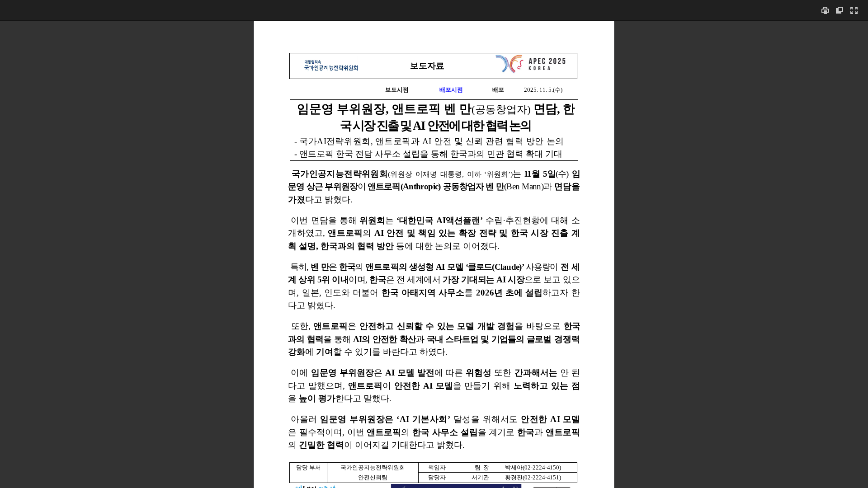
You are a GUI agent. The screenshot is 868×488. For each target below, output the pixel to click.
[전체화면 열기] (854, 10)
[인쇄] (825, 10)
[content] (434, 254)
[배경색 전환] (839, 10)
